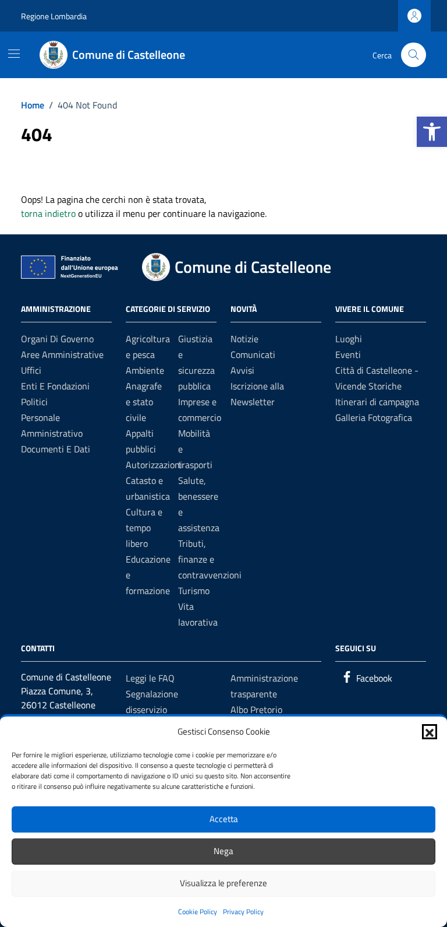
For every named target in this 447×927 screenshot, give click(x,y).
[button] (432, 132)
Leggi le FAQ (150, 678)
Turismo (194, 591)
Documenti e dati (55, 449)
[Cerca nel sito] (413, 55)
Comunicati (252, 354)
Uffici (31, 370)
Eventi (348, 354)
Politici (34, 402)
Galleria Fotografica (373, 417)
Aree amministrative (62, 354)
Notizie (244, 339)
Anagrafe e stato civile (144, 401)
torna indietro (48, 213)
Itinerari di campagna (377, 402)
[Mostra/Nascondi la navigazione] (14, 54)
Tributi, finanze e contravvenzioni (210, 559)
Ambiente (145, 370)
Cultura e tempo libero (144, 527)
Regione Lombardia (54, 16)
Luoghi (348, 339)
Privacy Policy (243, 911)
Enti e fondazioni (55, 386)
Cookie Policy (197, 911)
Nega (223, 851)
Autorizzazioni (154, 465)
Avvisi (242, 370)
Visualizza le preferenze (223, 883)
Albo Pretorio (256, 710)
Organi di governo (57, 339)
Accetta (224, 819)
